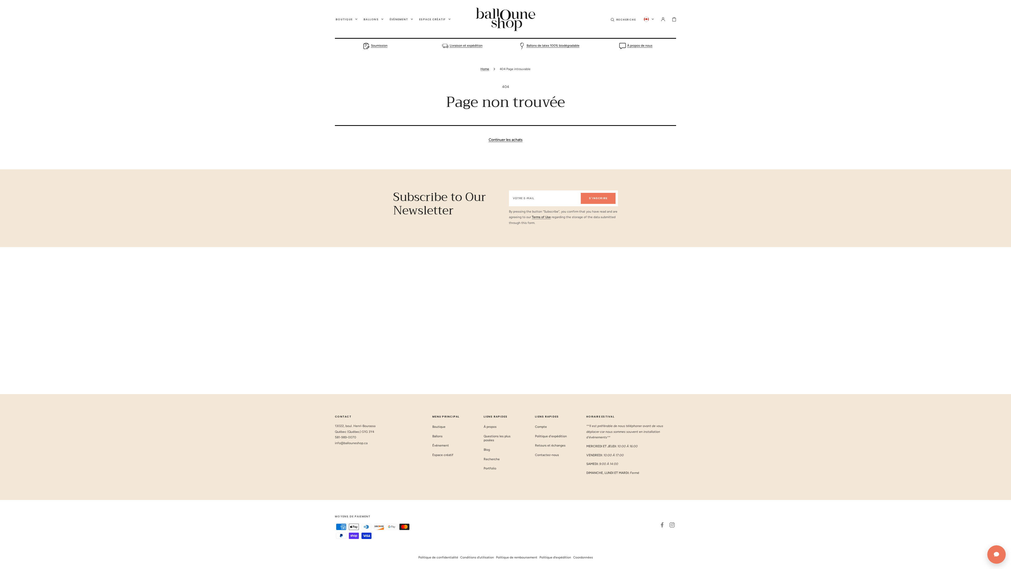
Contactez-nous (547, 455)
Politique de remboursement (516, 557)
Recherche (492, 459)
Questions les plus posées (497, 438)
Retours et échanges (550, 445)
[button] (623, 19)
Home (484, 69)
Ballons (437, 436)
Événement (440, 445)
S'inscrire (598, 198)
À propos (490, 427)
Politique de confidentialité (438, 557)
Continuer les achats (506, 140)
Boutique (438, 427)
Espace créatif (442, 455)
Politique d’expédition (555, 557)
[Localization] (649, 19)
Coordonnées (583, 557)
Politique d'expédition (551, 436)
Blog (487, 450)
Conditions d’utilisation (477, 557)
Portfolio (490, 468)
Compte (541, 427)
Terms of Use (541, 217)
